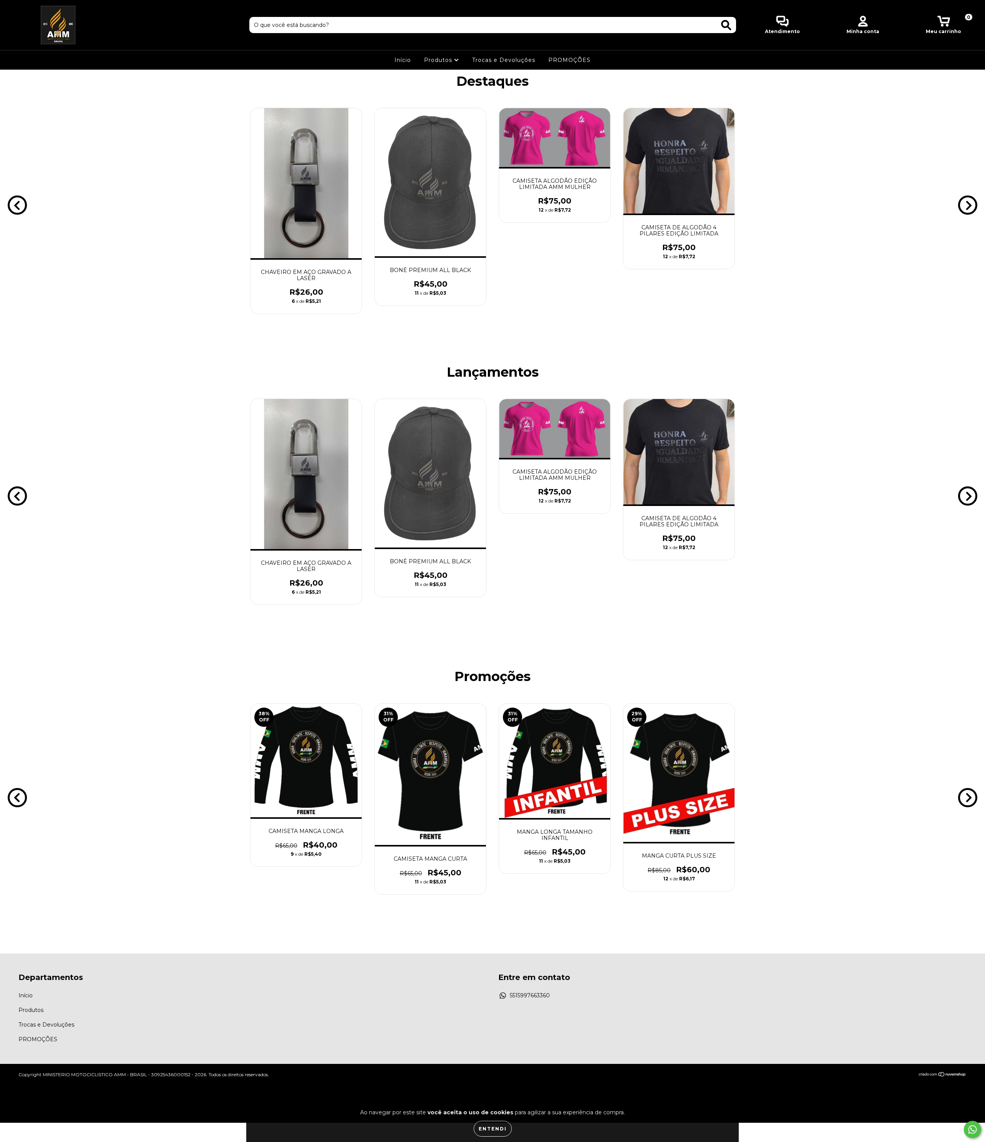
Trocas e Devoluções (503, 60)
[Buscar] (726, 25)
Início (402, 60)
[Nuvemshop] (942, 1075)
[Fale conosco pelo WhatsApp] (972, 1129)
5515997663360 (530, 995)
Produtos (439, 60)
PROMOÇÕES (569, 60)
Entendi (493, 1129)
